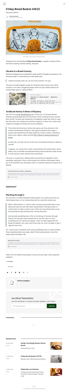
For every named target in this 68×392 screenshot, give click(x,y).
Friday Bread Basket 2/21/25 (31, 356)
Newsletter (10, 266)
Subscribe (51, 306)
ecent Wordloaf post (24, 114)
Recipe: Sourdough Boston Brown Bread (33, 344)
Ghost (39, 388)
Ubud (43, 388)
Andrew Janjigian (13, 16)
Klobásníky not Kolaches (30, 369)
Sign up (34, 386)
